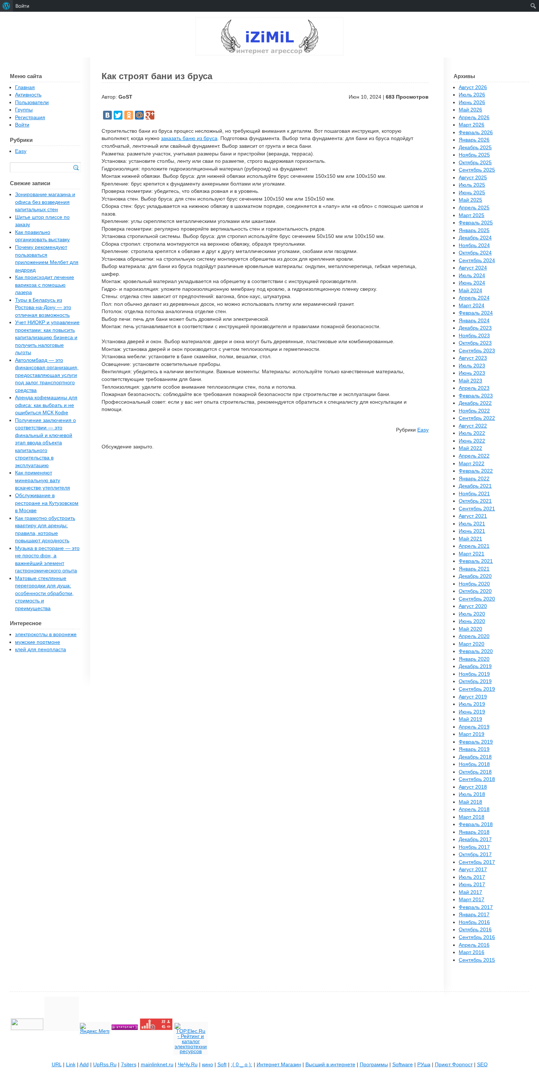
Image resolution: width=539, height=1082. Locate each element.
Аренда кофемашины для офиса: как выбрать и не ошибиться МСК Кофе (46, 405)
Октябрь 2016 (475, 929)
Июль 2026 (472, 95)
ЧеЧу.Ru (188, 1064)
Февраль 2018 (476, 824)
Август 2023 (473, 358)
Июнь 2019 (472, 712)
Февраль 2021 (476, 561)
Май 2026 (470, 110)
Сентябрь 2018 (477, 779)
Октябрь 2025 (475, 162)
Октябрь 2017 (475, 854)
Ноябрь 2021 (474, 493)
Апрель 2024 (474, 298)
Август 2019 (473, 697)
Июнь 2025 (472, 192)
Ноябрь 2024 (474, 245)
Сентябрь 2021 (477, 508)
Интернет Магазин (279, 1064)
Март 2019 (471, 734)
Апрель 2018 (474, 809)
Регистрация (30, 117)
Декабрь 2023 (475, 328)
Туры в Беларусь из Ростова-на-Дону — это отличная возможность (43, 307)
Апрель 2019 (474, 727)
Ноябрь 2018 (474, 764)
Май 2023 (470, 381)
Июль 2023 (472, 365)
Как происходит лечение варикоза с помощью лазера (44, 285)
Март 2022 (471, 463)
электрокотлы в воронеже (46, 634)
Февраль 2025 (476, 222)
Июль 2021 (472, 524)
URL (57, 1064)
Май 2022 (470, 448)
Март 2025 (471, 215)
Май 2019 (470, 719)
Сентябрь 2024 (477, 260)
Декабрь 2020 (475, 576)
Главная (25, 87)
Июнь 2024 (472, 283)
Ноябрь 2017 (474, 847)
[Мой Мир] (139, 115)
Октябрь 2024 (475, 253)
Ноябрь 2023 (474, 335)
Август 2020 (473, 606)
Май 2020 (470, 629)
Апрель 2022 (474, 456)
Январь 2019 (474, 749)
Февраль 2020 (476, 651)
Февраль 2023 (476, 396)
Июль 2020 (472, 614)
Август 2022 (473, 426)
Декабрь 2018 (475, 757)
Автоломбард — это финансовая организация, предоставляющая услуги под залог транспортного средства (46, 375)
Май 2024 (470, 290)
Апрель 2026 (474, 117)
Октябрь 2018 (475, 772)
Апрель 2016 (474, 945)
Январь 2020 (474, 659)
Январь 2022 (474, 478)
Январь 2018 (474, 832)
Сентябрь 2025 (477, 170)
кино (207, 1064)
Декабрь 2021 (475, 486)
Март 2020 (471, 644)
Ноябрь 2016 (474, 922)
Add (84, 1064)
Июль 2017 (472, 877)
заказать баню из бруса (189, 138)
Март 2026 (471, 125)
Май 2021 (470, 539)
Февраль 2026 (476, 132)
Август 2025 (473, 177)
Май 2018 (470, 802)
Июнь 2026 (472, 102)
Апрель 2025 (474, 207)
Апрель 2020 (474, 636)
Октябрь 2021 (475, 501)
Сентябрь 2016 (477, 937)
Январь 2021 (474, 569)
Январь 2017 (474, 914)
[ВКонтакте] (107, 115)
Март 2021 (471, 554)
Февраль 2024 (476, 313)
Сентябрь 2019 (477, 689)
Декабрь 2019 (475, 666)
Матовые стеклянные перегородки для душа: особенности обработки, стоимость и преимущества (44, 593)
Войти (22, 125)
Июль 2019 (472, 704)
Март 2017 (471, 899)
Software (402, 1064)
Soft (222, 1064)
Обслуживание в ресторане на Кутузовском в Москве (46, 503)
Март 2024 (471, 305)
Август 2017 (473, 869)
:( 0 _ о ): (241, 1064)
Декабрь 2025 (475, 147)
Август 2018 (473, 787)
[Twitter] (118, 115)
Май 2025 (470, 200)
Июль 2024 (472, 275)
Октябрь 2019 (475, 681)
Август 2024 (473, 268)
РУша (423, 1064)
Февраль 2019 (476, 742)
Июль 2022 (472, 433)
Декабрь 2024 (475, 238)
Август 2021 (473, 516)
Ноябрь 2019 (474, 674)
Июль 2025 (472, 185)
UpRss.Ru (105, 1064)
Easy (423, 430)
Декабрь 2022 (475, 403)
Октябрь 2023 (475, 343)
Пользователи (32, 102)
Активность (28, 95)
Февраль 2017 (476, 907)
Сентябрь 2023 (477, 350)
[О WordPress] (6, 6)
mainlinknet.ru (157, 1064)
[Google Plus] (150, 115)
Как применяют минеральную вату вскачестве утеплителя (42, 480)
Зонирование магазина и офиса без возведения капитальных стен (45, 202)
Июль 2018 (472, 794)
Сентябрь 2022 (477, 418)
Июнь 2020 (472, 621)
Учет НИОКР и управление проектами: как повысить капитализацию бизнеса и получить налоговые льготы (47, 337)
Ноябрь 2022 (474, 411)
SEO (482, 1064)
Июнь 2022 (472, 441)
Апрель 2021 (474, 546)
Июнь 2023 (472, 373)
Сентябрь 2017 (477, 862)
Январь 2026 (474, 140)
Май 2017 (470, 892)
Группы (24, 110)
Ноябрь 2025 (474, 155)
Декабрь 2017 (475, 839)
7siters (128, 1064)
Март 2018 (471, 817)
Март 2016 (471, 952)
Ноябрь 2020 (474, 584)
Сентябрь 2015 (477, 960)
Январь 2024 (474, 320)
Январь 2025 (474, 230)
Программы (374, 1064)
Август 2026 (473, 87)
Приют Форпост (454, 1064)
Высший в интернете (330, 1064)
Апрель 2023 (474, 388)
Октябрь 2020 (475, 591)
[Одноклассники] (128, 115)
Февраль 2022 (476, 471)
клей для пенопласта (40, 649)
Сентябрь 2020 (477, 599)
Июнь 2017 (472, 884)
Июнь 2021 (472, 531)
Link (71, 1064)
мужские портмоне (37, 642)
